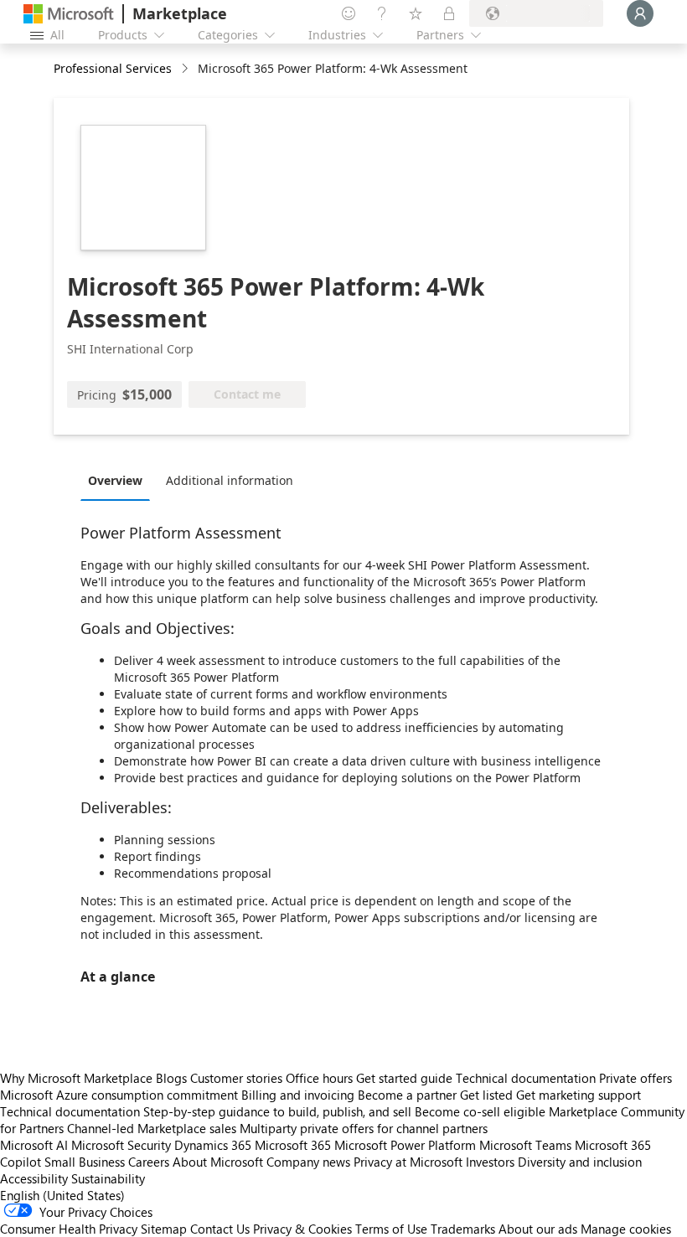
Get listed (486, 1094)
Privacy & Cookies (302, 1228)
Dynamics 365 (212, 1144)
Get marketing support (578, 1094)
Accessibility (34, 1178)
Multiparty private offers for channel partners (364, 1128)
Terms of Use (391, 1228)
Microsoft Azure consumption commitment (120, 1094)
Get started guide (404, 1077)
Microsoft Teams (525, 1144)
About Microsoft (218, 1161)
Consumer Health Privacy (68, 1228)
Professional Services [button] (113, 68)
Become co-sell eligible (480, 1111)
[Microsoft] (68, 13)
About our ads (537, 1228)
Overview (115, 480)
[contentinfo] (186, 69)
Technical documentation (526, 1077)
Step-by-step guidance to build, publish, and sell (277, 1111)
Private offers (635, 1077)
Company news (308, 1161)
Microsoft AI (34, 1144)
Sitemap (164, 1228)
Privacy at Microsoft (408, 1161)
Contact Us (220, 1228)
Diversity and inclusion (580, 1161)
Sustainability (108, 1178)
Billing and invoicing (297, 1094)
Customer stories (236, 1077)
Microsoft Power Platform (405, 1144)
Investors (490, 1161)
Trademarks (463, 1228)
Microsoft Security (121, 1144)
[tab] (119, 479)
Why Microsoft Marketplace (76, 1077)
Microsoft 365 (293, 1144)
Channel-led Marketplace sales (151, 1128)
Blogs (171, 1077)
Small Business (84, 1161)
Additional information (229, 480)
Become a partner (407, 1094)
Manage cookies (626, 1228)
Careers (148, 1161)
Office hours (319, 1077)
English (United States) (62, 1195)
